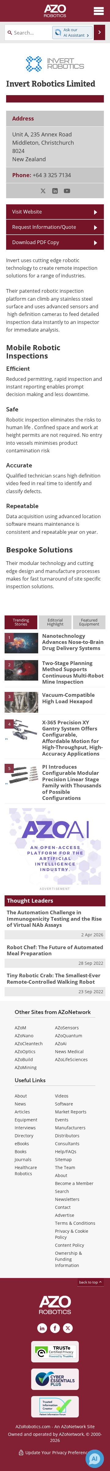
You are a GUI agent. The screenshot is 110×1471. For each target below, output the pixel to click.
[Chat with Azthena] (95, 1459)
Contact (63, 1207)
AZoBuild (24, 1059)
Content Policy (69, 1245)
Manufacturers (70, 1128)
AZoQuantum (68, 1035)
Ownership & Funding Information (68, 1259)
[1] (21, 642)
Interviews (25, 1128)
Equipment (26, 1120)
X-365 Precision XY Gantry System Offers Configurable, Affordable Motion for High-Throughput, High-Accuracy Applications (72, 738)
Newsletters (67, 1199)
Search (62, 1191)
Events (61, 1120)
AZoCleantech (29, 1043)
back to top (89, 1282)
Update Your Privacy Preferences (58, 1452)
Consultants (67, 1143)
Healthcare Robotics (26, 1170)
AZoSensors (67, 1028)
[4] (21, 729)
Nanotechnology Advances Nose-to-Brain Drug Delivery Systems (73, 642)
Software (64, 1104)
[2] (21, 670)
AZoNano (24, 1035)
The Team (65, 1167)
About (21, 1096)
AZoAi (61, 1043)
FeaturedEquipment (89, 622)
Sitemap (63, 1159)
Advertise (64, 1215)
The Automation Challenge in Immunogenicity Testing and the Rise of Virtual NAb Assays (54, 918)
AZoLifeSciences (71, 1059)
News (20, 1104)
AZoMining (26, 1067)
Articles (22, 1112)
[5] (21, 773)
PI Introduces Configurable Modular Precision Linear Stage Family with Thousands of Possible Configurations (71, 782)
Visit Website (27, 211)
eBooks (22, 1143)
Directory (24, 1136)
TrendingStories (21, 622)
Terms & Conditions (75, 1223)
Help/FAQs (65, 1151)
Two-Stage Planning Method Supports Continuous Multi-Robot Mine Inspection (73, 672)
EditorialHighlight (55, 622)
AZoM (20, 1028)
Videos (61, 1096)
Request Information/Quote (44, 227)
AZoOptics (25, 1051)
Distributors (67, 1136)
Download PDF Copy (35, 242)
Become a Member (74, 1183)
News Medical (69, 1051)
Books (21, 1151)
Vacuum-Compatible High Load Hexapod (68, 697)
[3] (21, 702)
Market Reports (70, 1112)
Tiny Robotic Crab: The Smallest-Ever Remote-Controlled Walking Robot (54, 978)
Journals (23, 1159)
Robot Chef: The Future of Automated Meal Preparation (55, 950)
